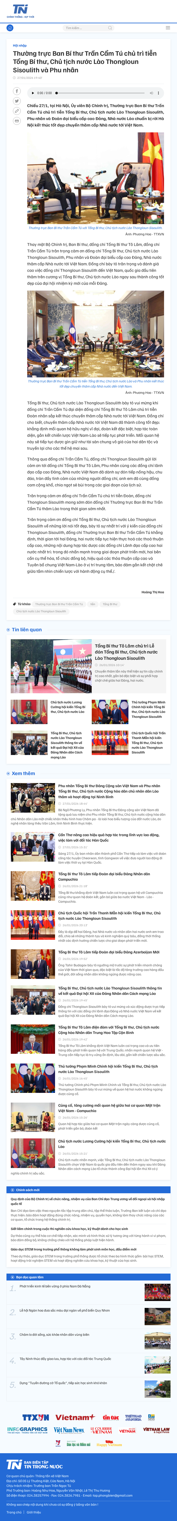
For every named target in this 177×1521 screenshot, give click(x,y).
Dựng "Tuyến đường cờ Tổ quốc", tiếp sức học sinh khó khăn (63, 1383)
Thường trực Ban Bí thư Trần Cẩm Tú (59, 604)
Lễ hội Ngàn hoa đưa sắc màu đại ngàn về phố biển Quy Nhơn (65, 1310)
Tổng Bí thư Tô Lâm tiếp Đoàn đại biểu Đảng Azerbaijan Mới (109, 952)
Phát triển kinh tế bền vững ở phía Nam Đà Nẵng (55, 1286)
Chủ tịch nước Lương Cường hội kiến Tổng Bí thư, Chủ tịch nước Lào (68, 707)
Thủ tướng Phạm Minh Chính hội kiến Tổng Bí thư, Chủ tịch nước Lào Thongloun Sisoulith (148, 709)
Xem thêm (23, 773)
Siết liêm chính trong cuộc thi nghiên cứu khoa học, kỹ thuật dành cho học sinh (69, 1229)
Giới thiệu (34, 1512)
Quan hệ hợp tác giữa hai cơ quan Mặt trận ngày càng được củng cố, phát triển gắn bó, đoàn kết (108, 1126)
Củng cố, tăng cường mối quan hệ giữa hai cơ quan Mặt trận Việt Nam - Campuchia (109, 1108)
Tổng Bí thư (110, 604)
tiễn (92, 604)
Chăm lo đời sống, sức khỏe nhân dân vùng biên (54, 1334)
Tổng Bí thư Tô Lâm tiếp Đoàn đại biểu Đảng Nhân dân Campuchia (104, 876)
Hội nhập (20, 45)
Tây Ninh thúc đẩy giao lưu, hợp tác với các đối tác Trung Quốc (65, 1358)
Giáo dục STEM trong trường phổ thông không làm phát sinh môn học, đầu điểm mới (73, 1249)
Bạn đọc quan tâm (30, 1277)
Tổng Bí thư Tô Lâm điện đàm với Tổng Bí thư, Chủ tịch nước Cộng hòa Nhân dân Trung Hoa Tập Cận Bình (108, 1030)
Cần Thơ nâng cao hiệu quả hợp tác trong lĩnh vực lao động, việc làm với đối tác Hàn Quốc (109, 837)
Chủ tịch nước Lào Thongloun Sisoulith (41, 611)
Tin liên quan (27, 629)
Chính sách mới (28, 1190)
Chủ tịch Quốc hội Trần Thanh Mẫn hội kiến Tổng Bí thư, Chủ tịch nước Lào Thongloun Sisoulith (149, 743)
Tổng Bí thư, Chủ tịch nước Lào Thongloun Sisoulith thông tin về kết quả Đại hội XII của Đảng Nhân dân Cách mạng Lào (67, 745)
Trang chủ (14, 1512)
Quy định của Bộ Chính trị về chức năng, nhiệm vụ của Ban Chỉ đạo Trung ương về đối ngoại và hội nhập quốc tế (88, 1201)
